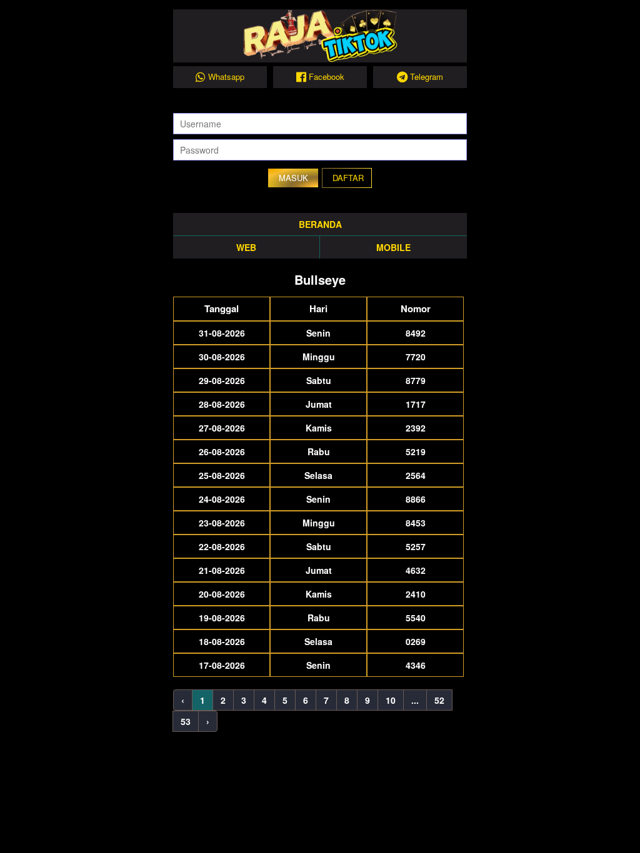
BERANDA (320, 224)
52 (439, 700)
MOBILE (393, 247)
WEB (246, 247)
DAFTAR (348, 178)
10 (391, 700)
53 (186, 721)
